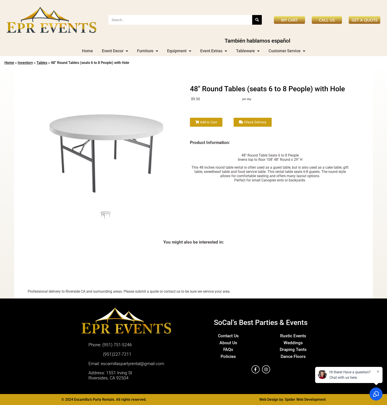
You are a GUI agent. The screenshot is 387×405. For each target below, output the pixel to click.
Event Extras (211, 50)
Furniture (145, 50)
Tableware (245, 50)
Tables (42, 63)
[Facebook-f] (256, 369)
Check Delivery (254, 122)
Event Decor (112, 50)
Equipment (177, 50)
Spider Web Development (305, 399)
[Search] (257, 20)
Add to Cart (208, 122)
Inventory (25, 63)
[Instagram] (266, 369)
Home (87, 50)
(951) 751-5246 (117, 344)
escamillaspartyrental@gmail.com (132, 363)
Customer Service (285, 50)
